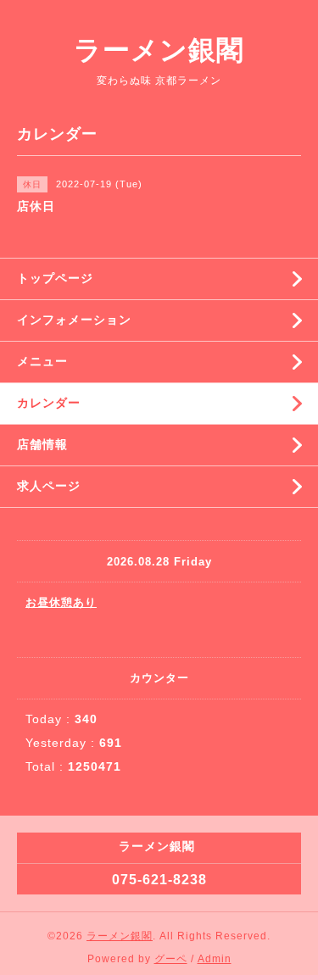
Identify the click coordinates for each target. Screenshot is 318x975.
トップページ (55, 278)
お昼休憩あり (61, 602)
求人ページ (49, 486)
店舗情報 (42, 444)
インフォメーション (74, 319)
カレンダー (49, 403)
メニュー (42, 361)
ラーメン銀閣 (159, 50)
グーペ (170, 959)
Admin (215, 959)
